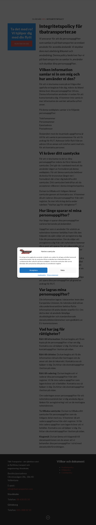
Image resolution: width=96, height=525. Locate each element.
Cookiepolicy (42, 275)
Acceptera (33, 270)
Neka (63, 270)
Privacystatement (52, 275)
